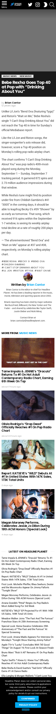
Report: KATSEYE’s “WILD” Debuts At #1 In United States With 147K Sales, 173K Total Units (27, 476)
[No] (26, 709)
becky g (25, 261)
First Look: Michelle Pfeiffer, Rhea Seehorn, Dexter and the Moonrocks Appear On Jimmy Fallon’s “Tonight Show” (28, 587)
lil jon (8, 270)
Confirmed (28, 698)
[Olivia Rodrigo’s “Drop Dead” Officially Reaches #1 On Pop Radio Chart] (28, 405)
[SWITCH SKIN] (45, 5)
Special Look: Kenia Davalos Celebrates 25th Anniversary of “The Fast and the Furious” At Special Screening (25, 629)
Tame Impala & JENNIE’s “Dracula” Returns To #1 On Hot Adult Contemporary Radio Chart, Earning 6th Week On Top (27, 376)
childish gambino (14, 264)
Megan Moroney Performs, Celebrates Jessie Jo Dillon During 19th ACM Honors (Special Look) (26, 526)
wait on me (44, 270)
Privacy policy (28, 705)
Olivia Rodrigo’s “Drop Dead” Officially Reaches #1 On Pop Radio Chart (26, 427)
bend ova (38, 261)
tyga (30, 270)
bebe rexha (10, 261)
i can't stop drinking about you (24, 267)
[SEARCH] (51, 5)
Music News (28, 333)
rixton (19, 270)
